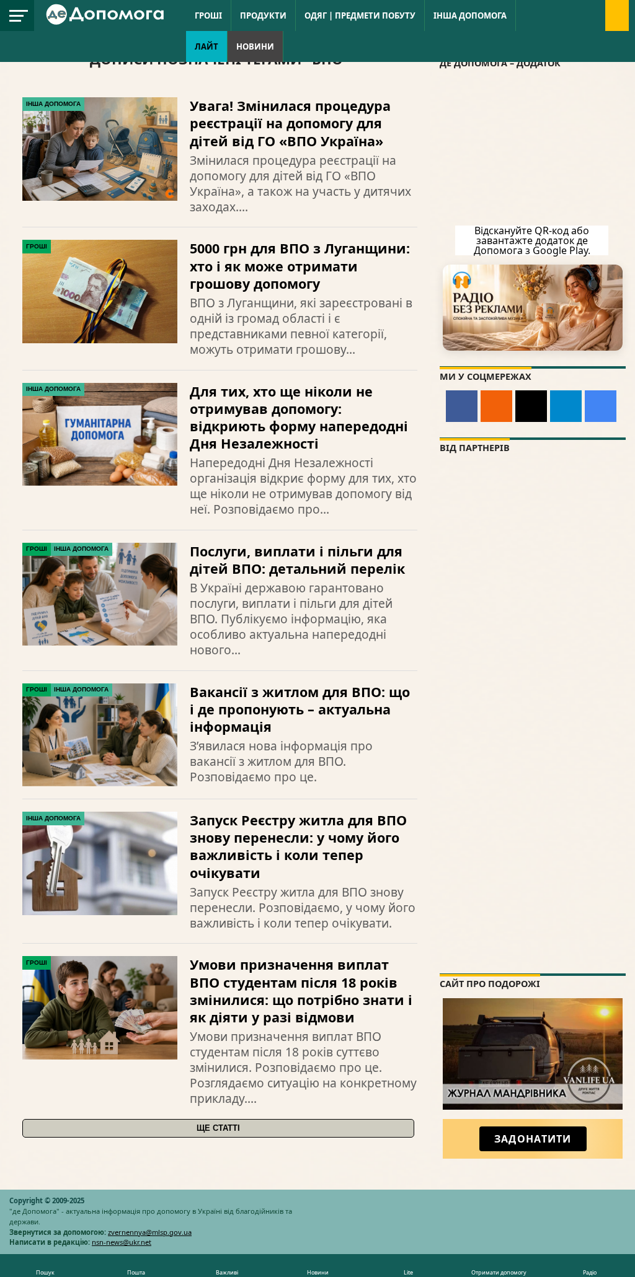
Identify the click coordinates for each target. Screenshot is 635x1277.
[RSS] (496, 406)
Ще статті (218, 1128)
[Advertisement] (533, 886)
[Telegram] (566, 406)
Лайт (206, 46)
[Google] (600, 406)
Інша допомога (470, 15)
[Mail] (531, 406)
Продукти (263, 15)
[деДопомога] (106, 22)
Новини (255, 46)
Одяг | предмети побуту (359, 15)
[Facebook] (461, 406)
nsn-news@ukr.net (121, 1242)
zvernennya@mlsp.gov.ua (150, 1232)
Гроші (208, 15)
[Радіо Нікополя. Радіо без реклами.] (533, 308)
